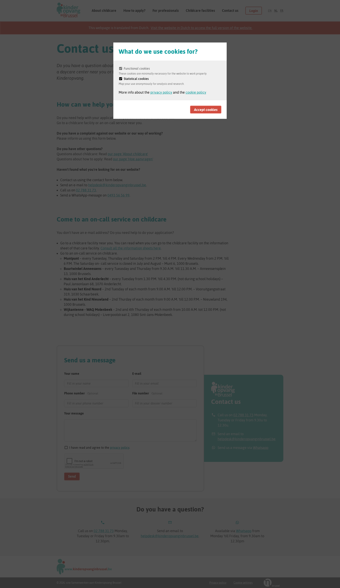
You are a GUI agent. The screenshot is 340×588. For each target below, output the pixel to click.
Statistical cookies (136, 78)
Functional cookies (137, 68)
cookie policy (196, 92)
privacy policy (161, 92)
